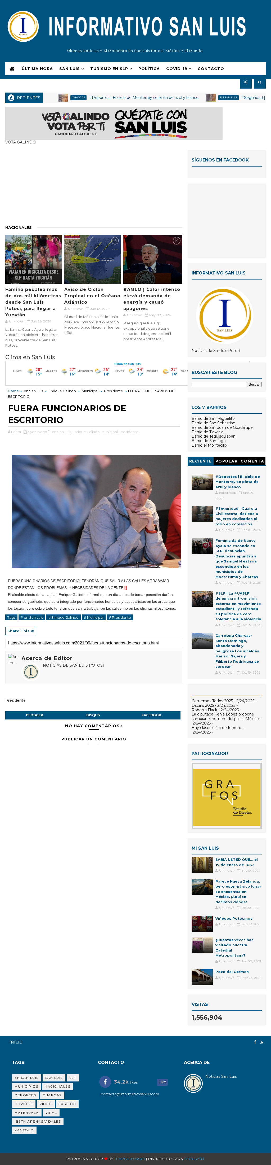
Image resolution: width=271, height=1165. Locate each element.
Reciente (200, 461)
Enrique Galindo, (87, 432)
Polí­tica (149, 68)
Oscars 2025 (203, 705)
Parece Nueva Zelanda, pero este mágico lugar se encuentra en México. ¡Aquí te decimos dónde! (238, 891)
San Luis (69, 68)
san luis (54, 1078)
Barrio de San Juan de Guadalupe (222, 427)
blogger (34, 715)
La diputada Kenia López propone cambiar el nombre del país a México (225, 716)
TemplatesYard (129, 1159)
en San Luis (206, 97)
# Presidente (120, 617)
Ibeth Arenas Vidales (38, 1121)
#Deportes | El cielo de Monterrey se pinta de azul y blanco (122, 97)
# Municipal (93, 617)
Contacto (211, 68)
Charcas (56, 97)
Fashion (67, 1104)
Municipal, (110, 432)
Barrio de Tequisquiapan (214, 436)
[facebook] (255, 1042)
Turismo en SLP (109, 68)
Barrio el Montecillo (209, 445)
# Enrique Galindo (63, 617)
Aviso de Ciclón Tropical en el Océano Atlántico (92, 296)
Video (45, 1104)
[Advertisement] (93, 187)
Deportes (25, 1095)
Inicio (16, 1042)
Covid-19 (24, 1104)
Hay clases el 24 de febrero (216, 727)
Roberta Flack (204, 710)
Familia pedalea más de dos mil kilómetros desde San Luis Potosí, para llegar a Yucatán (33, 302)
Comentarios (252, 462)
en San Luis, (62, 432)
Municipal (90, 391)
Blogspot (194, 1159)
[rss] (261, 1042)
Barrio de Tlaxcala (207, 432)
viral (51, 1113)
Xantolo (24, 1130)
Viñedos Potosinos (233, 918)
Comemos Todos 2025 (212, 701)
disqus (93, 715)
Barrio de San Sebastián (213, 423)
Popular (226, 461)
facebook (151, 715)
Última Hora (37, 68)
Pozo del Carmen (232, 972)
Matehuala (27, 1113)
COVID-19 (176, 68)
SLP (73, 1078)
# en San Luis (32, 617)
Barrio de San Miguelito (213, 418)
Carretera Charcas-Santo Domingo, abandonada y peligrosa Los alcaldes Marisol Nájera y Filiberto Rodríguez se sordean (237, 651)
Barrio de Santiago (209, 440)
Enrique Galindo (62, 391)
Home (13, 391)
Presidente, (129, 432)
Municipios (26, 1086)
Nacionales (18, 227)
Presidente (113, 391)
